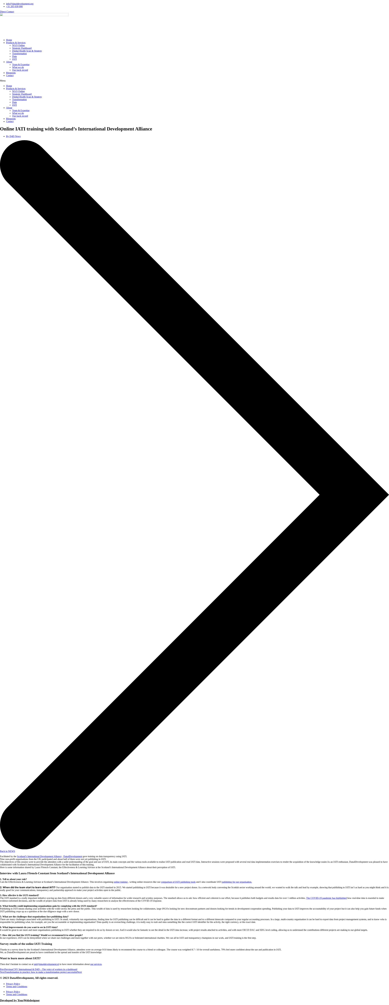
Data (14, 56)
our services (96, 964)
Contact (10, 75)
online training (121, 882)
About (9, 62)
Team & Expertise (20, 64)
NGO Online (18, 45)
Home (9, 40)
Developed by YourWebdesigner (20, 1000)
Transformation (19, 53)
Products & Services (16, 42)
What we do (18, 67)
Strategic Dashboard (22, 48)
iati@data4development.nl (46, 964)
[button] (194, 80)
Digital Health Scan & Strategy (27, 51)
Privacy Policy (13, 983)
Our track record (20, 70)
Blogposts (11, 72)
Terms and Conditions (16, 986)
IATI (14, 59)
